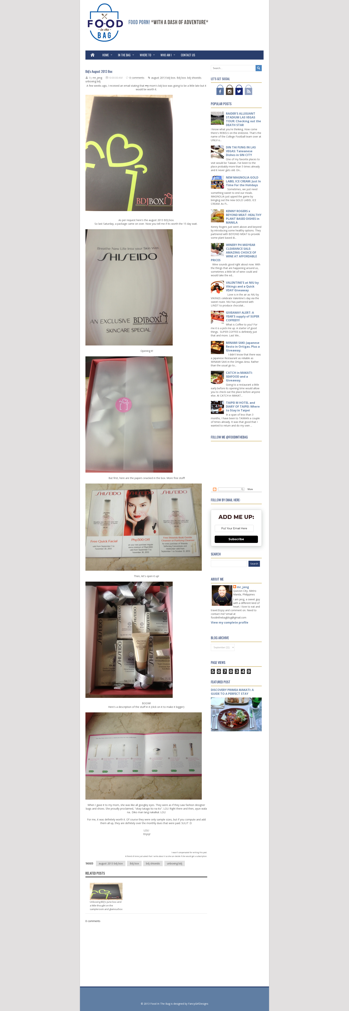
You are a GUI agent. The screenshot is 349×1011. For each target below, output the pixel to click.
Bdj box (181, 77)
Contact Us (188, 55)
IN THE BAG (124, 55)
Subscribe (236, 539)
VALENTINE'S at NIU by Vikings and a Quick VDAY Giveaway (242, 286)
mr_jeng (243, 587)
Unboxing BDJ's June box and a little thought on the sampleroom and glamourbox (106, 905)
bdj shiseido (194, 77)
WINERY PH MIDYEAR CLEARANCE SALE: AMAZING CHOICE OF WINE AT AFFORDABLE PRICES (234, 252)
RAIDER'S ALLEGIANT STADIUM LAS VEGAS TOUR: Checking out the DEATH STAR (243, 119)
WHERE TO (145, 55)
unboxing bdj (93, 81)
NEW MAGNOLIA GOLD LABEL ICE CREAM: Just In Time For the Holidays (243, 181)
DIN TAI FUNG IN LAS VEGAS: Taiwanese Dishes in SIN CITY (241, 151)
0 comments (136, 77)
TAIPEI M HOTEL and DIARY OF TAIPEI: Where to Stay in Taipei (243, 406)
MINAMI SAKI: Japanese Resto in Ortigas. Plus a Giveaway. (243, 346)
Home (105, 55)
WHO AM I (166, 55)
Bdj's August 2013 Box (98, 71)
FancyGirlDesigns (198, 1003)
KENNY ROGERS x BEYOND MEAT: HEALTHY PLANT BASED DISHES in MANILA (243, 217)
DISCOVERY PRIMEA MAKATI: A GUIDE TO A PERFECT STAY (232, 692)
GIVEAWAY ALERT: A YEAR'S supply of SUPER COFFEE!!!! (242, 316)
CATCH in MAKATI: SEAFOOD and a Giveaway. (239, 376)
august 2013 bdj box (163, 77)
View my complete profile (229, 622)
